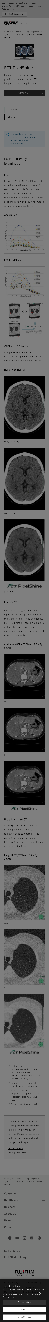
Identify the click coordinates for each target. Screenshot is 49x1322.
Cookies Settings (24, 1302)
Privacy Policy (8, 1297)
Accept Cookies (24, 1317)
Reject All (24, 1310)
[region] (24, 1300)
